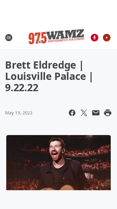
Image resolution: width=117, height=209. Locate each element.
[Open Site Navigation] (8, 37)
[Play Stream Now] (106, 37)
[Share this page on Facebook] (72, 112)
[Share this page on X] (84, 112)
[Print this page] (107, 112)
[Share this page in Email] (95, 112)
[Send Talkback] (94, 37)
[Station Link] (56, 37)
